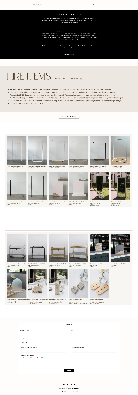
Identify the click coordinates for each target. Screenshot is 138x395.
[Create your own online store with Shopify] (76, 388)
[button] (98, 5)
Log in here (75, 391)
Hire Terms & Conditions (69, 116)
